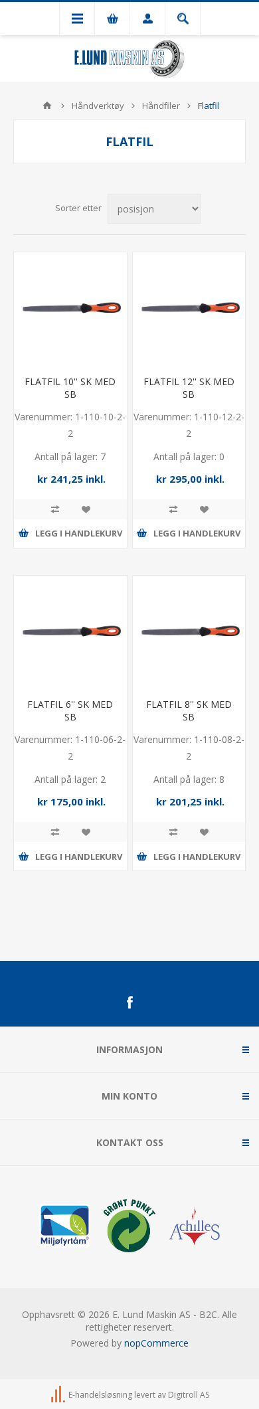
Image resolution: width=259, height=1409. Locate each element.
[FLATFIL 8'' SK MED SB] (189, 632)
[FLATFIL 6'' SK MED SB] (70, 632)
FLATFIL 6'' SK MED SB (70, 710)
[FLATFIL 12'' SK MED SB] (189, 308)
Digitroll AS (188, 1394)
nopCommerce (156, 1343)
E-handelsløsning (100, 1394)
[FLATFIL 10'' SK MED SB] (70, 308)
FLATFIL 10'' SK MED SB (70, 387)
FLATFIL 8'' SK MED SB (189, 710)
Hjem (47, 105)
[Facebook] (129, 1002)
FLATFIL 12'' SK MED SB (188, 387)
